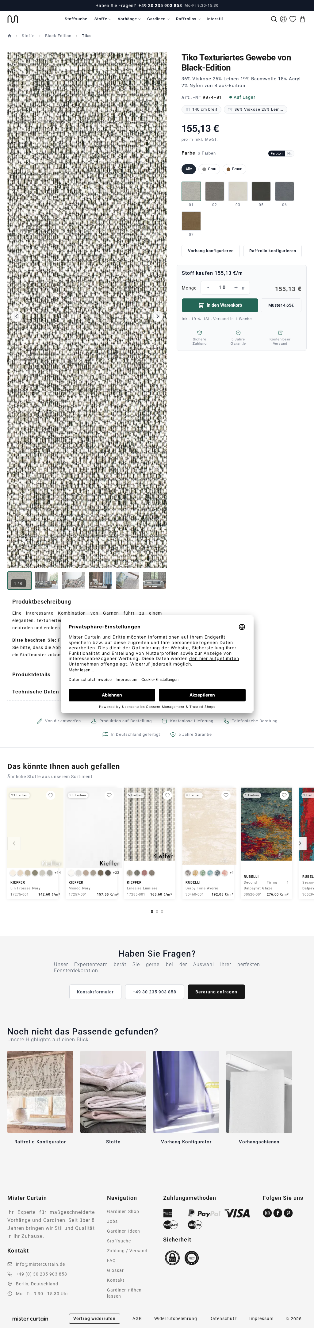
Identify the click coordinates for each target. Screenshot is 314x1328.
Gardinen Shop (123, 1211)
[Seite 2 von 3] (157, 911)
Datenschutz (223, 1318)
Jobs (112, 1221)
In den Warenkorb (224, 305)
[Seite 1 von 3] (152, 911)
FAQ (111, 1260)
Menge (241, 288)
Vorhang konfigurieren (211, 250)
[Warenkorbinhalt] (302, 19)
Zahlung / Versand (127, 1250)
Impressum (261, 1318)
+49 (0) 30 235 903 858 (41, 1274)
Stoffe (100, 19)
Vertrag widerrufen (94, 1318)
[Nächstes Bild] (157, 316)
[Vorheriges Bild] (16, 316)
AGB (137, 1318)
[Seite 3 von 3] (162, 911)
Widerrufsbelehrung (175, 1318)
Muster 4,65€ (281, 305)
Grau (212, 169)
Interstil (215, 19)
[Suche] (274, 19)
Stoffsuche (76, 19)
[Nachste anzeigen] (300, 843)
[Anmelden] (283, 19)
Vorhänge (127, 19)
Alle (189, 169)
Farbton (276, 153)
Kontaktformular (95, 991)
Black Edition (58, 35)
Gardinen (156, 19)
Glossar (115, 1270)
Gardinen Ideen (123, 1231)
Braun (237, 169)
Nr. (289, 153)
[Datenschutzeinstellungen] (12, 1325)
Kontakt (115, 1280)
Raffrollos (186, 19)
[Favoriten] (293, 19)
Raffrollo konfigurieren (272, 250)
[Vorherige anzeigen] (14, 843)
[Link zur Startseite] (12, 19)
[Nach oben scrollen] (301, 1327)
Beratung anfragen (216, 991)
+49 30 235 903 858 (160, 5)
